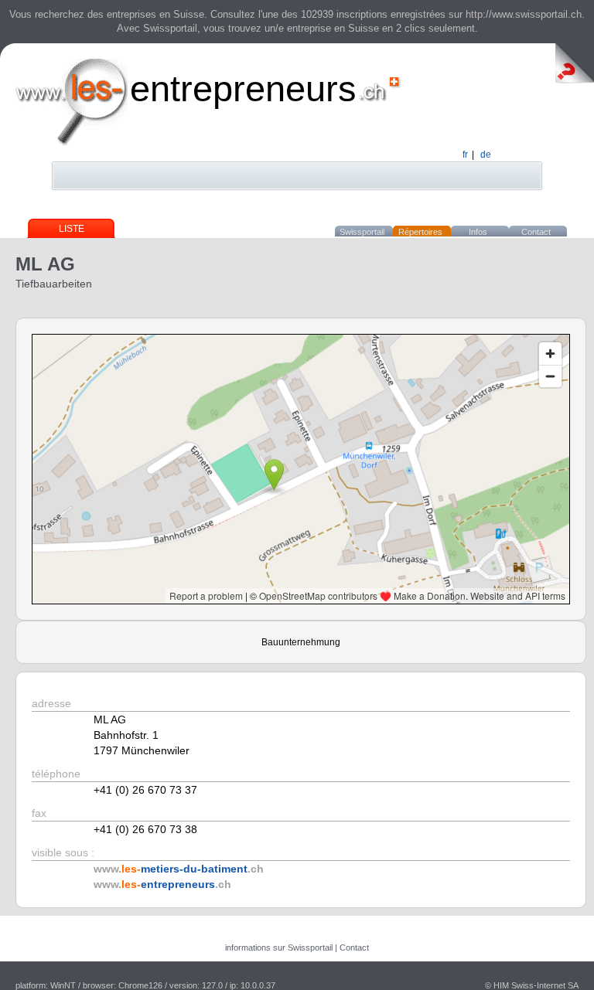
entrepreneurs (243, 88)
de (485, 154)
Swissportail (362, 231)
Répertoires (420, 231)
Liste (71, 228)
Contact (536, 231)
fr (465, 154)
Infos (478, 231)
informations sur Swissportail (279, 947)
